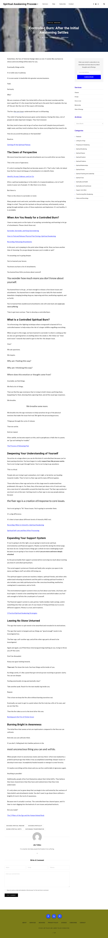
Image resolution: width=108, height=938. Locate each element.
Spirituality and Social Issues (83, 186)
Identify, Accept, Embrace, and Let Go (20, 176)
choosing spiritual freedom (15, 825)
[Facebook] (48, 916)
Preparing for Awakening (83, 145)
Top (54, 932)
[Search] (103, 4)
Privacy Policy (53, 922)
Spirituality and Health (82, 182)
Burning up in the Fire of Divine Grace (20, 717)
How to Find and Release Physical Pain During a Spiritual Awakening (31, 236)
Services (33, 922)
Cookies (64, 922)
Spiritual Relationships (82, 165)
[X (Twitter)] (54, 916)
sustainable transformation (34, 829)
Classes (77, 92)
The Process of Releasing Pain (18, 446)
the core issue (19, 111)
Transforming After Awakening (84, 194)
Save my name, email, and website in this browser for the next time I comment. (28, 890)
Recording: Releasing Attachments (19, 242)
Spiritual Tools (80, 177)
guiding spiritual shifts (14, 829)
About (24, 922)
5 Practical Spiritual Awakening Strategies (22, 613)
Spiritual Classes (80, 153)
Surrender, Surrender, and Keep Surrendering (23, 231)
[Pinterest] (60, 916)
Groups (76, 96)
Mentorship (78, 105)
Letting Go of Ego (80, 140)
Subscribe (73, 922)
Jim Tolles (44, 37)
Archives (42, 922)
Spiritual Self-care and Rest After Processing (23, 530)
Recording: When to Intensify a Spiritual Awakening (25, 525)
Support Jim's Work (81, 190)
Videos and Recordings (82, 198)
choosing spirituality (35, 825)
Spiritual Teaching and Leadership (85, 173)
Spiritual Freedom (81, 157)
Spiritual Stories (80, 169)
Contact (83, 922)
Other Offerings (79, 109)
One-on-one (78, 101)
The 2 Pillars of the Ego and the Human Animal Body (25, 815)
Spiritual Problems (81, 161)
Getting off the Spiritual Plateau (18, 145)
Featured (78, 136)
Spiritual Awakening (54, 22)
